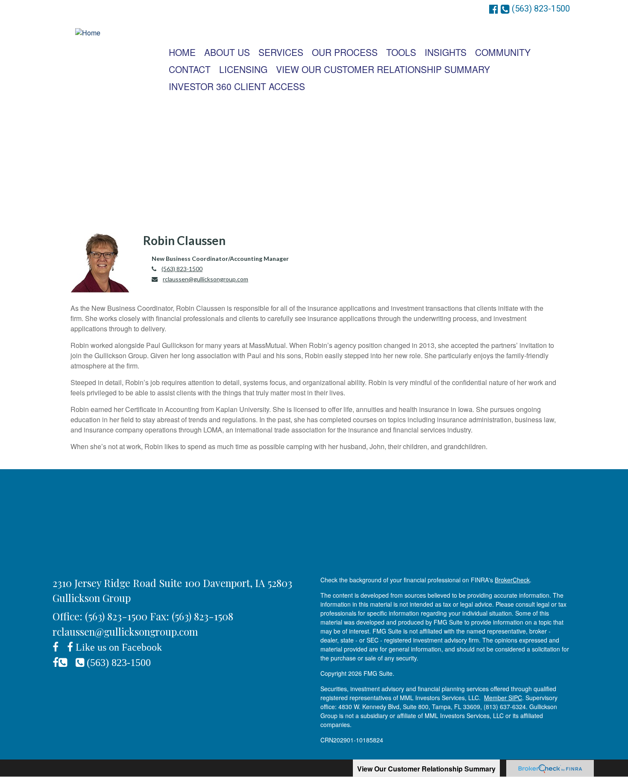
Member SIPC (503, 697)
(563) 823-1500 (181, 268)
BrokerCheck (512, 579)
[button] (227, 52)
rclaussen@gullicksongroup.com (205, 279)
